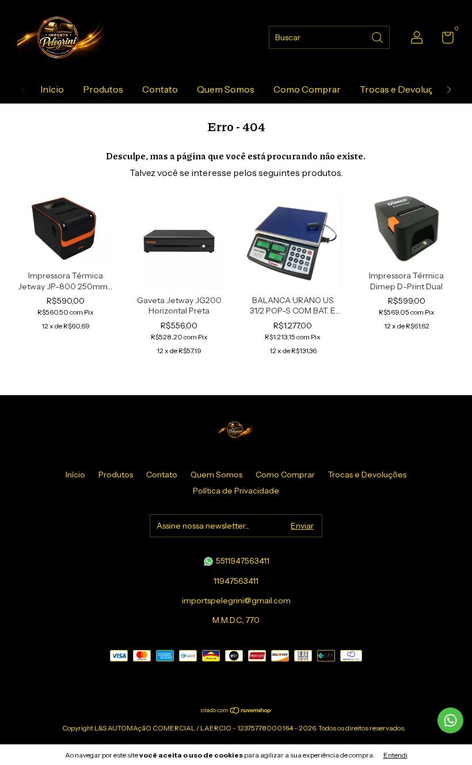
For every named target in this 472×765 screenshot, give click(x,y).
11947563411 (236, 581)
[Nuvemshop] (236, 711)
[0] (443, 40)
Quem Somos (225, 89)
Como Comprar (307, 89)
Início (52, 89)
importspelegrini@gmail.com (236, 600)
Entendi (395, 755)
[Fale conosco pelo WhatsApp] (450, 720)
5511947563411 (241, 561)
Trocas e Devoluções (404, 89)
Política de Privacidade (236, 490)
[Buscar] (378, 36)
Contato (160, 89)
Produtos (103, 89)
